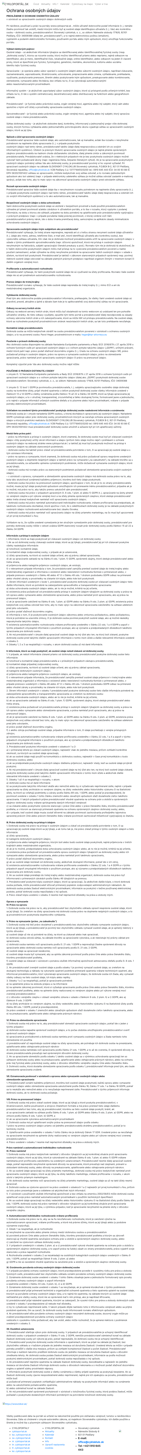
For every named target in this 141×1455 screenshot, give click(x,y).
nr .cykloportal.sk (21, 1441)
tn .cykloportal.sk (21, 1444)
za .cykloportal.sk (21, 1438)
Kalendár (65, 4)
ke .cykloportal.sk (21, 1451)
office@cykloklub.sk (39, 169)
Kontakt (49, 1438)
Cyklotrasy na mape (82, 4)
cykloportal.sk (128, 4)
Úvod (36, 4)
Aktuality (45, 4)
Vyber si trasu (102, 4)
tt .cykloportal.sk (21, 1447)
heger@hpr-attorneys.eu (94, 334)
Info (55, 4)
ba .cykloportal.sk (21, 1434)
